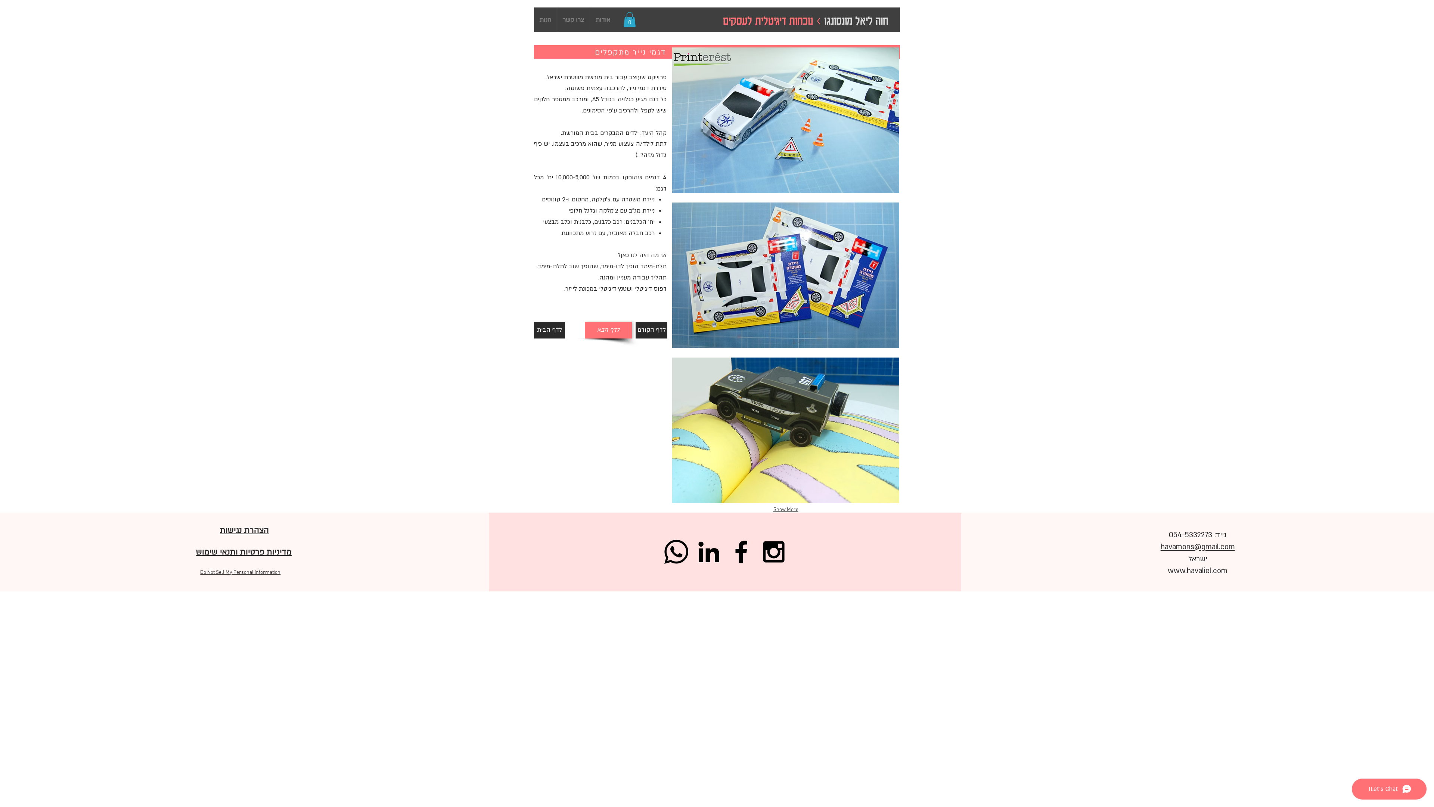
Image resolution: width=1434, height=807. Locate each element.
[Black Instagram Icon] (774, 552)
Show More (785, 510)
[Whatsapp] (676, 552)
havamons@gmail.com (1198, 547)
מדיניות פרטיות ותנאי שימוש (244, 552)
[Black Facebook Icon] (741, 552)
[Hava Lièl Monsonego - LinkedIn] (709, 552)
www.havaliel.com (1197, 571)
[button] (629, 19)
